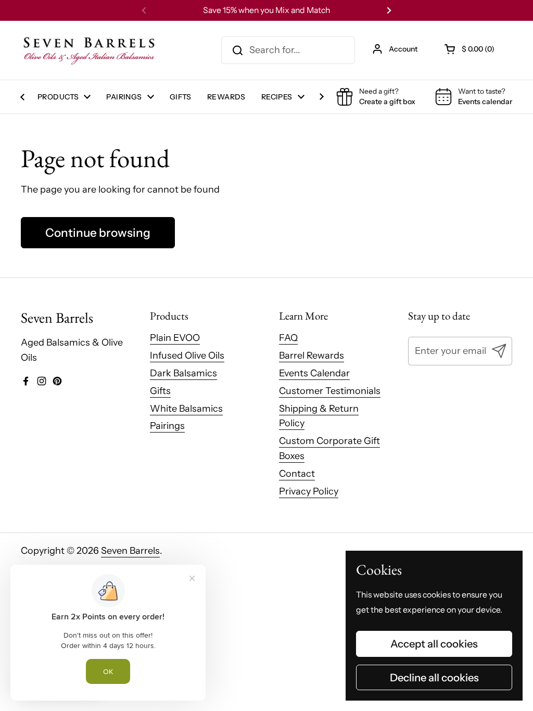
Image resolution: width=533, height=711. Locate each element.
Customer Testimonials (329, 391)
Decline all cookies (434, 677)
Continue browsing (97, 232)
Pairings (167, 425)
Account (403, 49)
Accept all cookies (434, 643)
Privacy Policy (308, 491)
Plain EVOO (175, 338)
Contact (297, 473)
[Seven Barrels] (89, 50)
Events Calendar (314, 373)
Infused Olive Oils (187, 355)
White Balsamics (186, 408)
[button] (470, 49)
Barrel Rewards (311, 355)
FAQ (288, 338)
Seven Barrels (130, 550)
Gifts (160, 391)
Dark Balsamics (183, 373)
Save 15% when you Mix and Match (266, 10)
